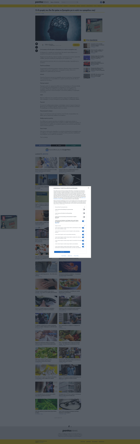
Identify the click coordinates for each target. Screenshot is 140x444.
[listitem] (70, 207)
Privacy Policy (76, 255)
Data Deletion (63, 255)
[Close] (89, 188)
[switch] (83, 209)
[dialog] (70, 222)
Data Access (70, 255)
